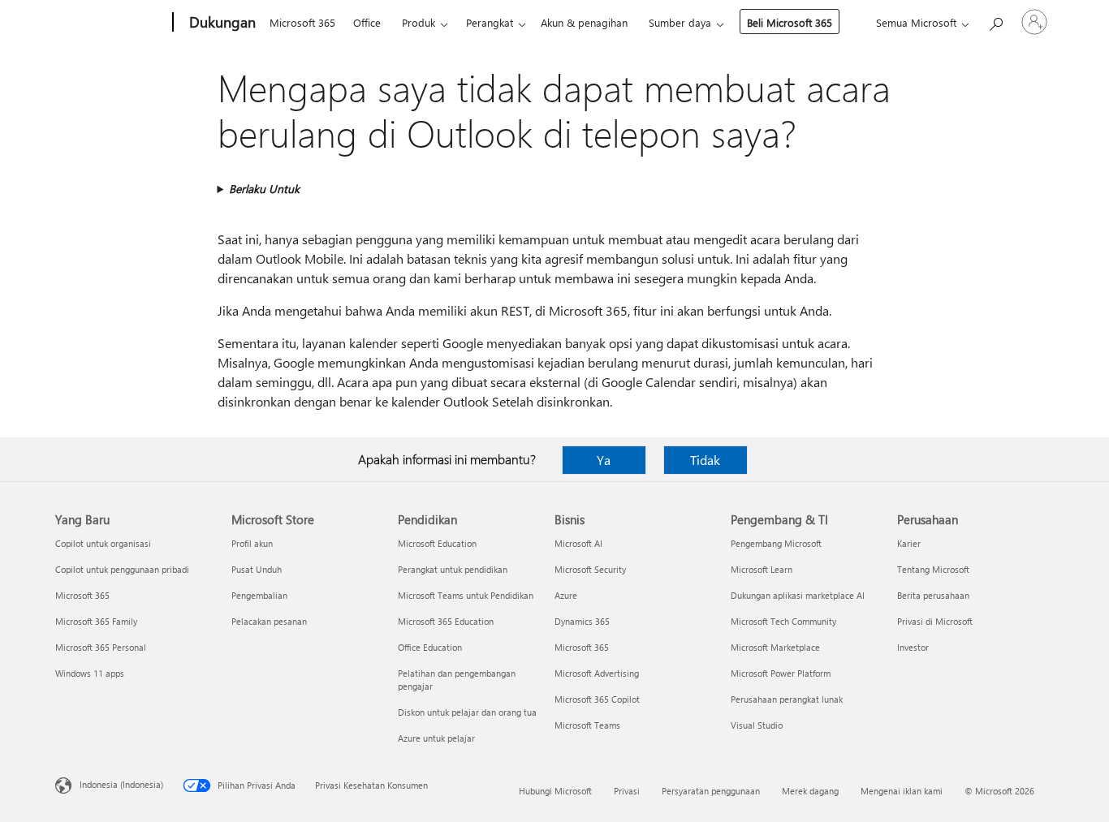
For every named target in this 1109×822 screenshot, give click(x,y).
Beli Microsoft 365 (789, 22)
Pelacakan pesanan (269, 621)
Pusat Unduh (256, 569)
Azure (565, 595)
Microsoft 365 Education (446, 621)
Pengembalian (259, 595)
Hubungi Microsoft (555, 791)
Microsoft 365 (302, 22)
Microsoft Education (437, 543)
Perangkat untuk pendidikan (452, 569)
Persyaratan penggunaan (711, 791)
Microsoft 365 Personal (100, 647)
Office (367, 22)
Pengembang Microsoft (776, 543)
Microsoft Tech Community (783, 621)
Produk (418, 22)
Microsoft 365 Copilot (597, 699)
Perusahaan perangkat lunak (787, 699)
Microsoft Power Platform (781, 673)
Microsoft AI (578, 543)
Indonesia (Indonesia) (121, 784)
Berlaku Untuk (264, 188)
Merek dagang (810, 791)
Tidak (705, 459)
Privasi (627, 791)
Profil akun (252, 543)
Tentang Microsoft (933, 569)
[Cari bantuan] (995, 20)
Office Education (430, 647)
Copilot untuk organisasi (103, 543)
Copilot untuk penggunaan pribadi (122, 569)
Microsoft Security (590, 569)
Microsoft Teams (587, 725)
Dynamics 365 (582, 621)
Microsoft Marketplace (775, 647)
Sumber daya (680, 22)
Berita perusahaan (933, 595)
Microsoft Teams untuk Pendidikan (465, 595)
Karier (909, 543)
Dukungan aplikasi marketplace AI (798, 595)
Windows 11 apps (89, 673)
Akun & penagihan (584, 22)
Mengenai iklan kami (902, 791)
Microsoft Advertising (596, 673)
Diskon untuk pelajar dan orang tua (467, 712)
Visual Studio (757, 725)
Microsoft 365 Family (96, 621)
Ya (604, 459)
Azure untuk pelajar (436, 738)
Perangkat (489, 22)
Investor (913, 647)
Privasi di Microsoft (935, 621)
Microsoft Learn (761, 569)
